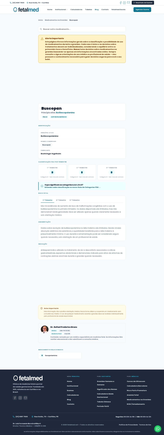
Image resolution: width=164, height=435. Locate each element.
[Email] (128, 2)
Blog (97, 9)
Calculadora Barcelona (137, 386)
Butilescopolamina (65, 112)
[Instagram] (124, 2)
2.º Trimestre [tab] (61, 200)
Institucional (60, 9)
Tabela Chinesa (104, 402)
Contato (105, 9)
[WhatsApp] (157, 428)
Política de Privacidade (128, 425)
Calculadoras (76, 9)
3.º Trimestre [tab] (74, 200)
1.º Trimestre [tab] (47, 200)
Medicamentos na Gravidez (56, 20)
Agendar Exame (142, 9)
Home (49, 9)
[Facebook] (121, 2)
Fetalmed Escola (118, 9)
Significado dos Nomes (107, 389)
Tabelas (88, 9)
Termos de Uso (145, 425)
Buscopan (46, 145)
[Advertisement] (82, 81)
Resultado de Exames (144, 3)
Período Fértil (103, 406)
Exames (70, 390)
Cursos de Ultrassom (136, 381)
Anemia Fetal (133, 395)
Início (40, 20)
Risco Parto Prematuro (137, 390)
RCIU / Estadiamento (136, 404)
